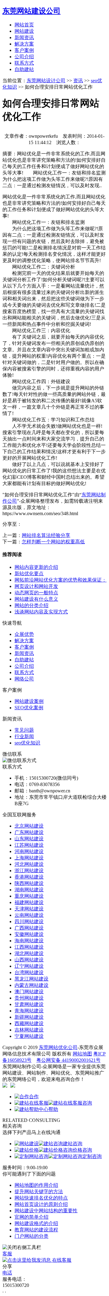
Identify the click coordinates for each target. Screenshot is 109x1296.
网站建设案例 (29, 701)
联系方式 (24, 63)
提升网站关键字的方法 (39, 1191)
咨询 (87, 1102)
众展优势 (24, 634)
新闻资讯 (24, 37)
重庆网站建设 (29, 896)
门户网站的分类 (31, 1236)
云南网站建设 (29, 915)
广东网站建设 (29, 832)
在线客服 (61, 1260)
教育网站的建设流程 (36, 1229)
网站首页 (24, 24)
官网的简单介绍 (31, 1217)
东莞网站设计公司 (46, 80)
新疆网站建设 (29, 1017)
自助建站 (24, 69)
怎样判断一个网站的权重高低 (53, 541)
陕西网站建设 (29, 883)
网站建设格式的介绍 (36, 1223)
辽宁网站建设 (29, 966)
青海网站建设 (29, 1010)
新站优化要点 (29, 573)
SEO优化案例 (29, 707)
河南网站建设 (29, 851)
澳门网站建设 (29, 991)
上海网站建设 (29, 857)
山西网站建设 (29, 959)
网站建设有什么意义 (36, 599)
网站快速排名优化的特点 (41, 1197)
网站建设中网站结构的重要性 (46, 1210)
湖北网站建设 (29, 953)
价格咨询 (82, 1150)
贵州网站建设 (29, 998)
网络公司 (24, 678)
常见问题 (24, 730)
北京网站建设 (29, 826)
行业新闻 (24, 736)
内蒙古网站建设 (31, 985)
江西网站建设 (29, 947)
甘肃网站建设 (29, 1004)
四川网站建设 (29, 921)
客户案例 (24, 50)
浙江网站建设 (29, 870)
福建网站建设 (29, 902)
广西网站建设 (29, 927)
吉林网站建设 (29, 1029)
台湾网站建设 (29, 972)
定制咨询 (92, 1156)
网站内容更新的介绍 (36, 567)
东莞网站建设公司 (31, 11)
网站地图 (82, 1053)
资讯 (78, 80)
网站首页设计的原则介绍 (41, 1204)
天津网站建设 (29, 908)
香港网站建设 (29, 876)
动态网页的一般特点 (36, 592)
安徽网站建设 (29, 934)
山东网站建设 (29, 838)
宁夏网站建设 (29, 1036)
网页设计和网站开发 (36, 586)
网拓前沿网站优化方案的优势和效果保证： (61, 579)
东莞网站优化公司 (58, 1047)
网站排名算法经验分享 (46, 535)
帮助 (53, 1109)
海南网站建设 (29, 940)
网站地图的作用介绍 (36, 1185)
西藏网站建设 (29, 1023)
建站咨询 (72, 1143)
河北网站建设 (29, 864)
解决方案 (24, 43)
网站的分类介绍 (31, 605)
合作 (34, 1096)
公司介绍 (24, 56)
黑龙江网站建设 (31, 978)
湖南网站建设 (29, 889)
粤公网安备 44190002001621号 (68, 1060)
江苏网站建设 (29, 845)
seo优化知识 (27, 742)
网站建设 (24, 31)
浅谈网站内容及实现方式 (41, 611)
